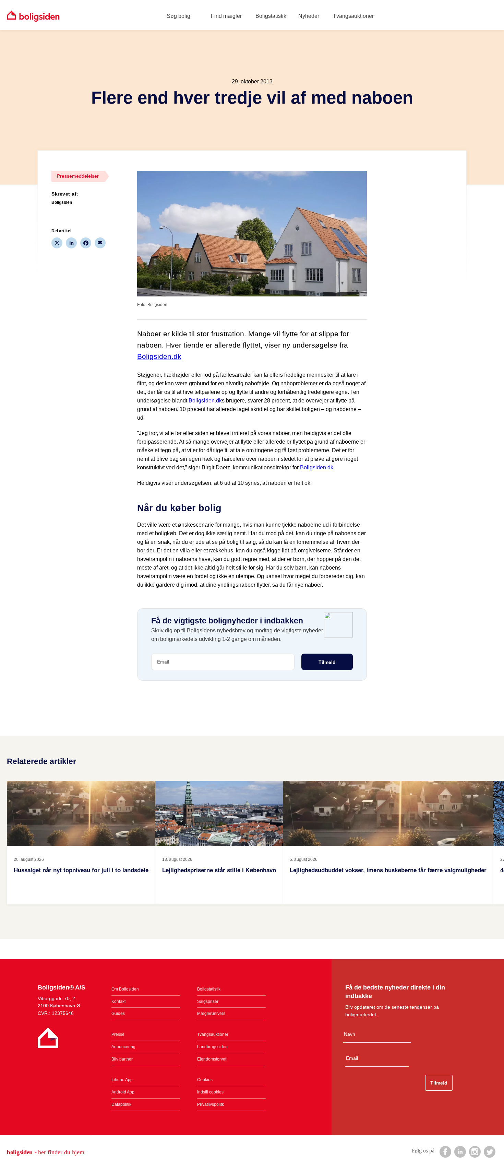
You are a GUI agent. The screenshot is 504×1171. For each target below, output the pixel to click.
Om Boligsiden (125, 989)
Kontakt (118, 1001)
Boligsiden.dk (159, 356)
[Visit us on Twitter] (489, 1151)
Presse (117, 1034)
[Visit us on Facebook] (445, 1151)
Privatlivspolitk (210, 1104)
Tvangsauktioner (353, 16)
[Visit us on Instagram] (474, 1151)
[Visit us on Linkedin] (459, 1151)
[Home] (33, 16)
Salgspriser (207, 1001)
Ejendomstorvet (211, 1059)
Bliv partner (122, 1059)
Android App (122, 1092)
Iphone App (122, 1079)
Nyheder (308, 16)
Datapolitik (121, 1104)
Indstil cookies (210, 1092)
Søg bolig (178, 16)
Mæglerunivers (211, 1013)
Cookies (205, 1079)
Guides (118, 1013)
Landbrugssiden (212, 1046)
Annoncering (123, 1046)
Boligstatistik (270, 16)
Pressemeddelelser (78, 176)
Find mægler (226, 16)
